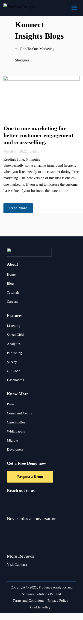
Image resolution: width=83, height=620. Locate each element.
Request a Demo (30, 477)
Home (11, 274)
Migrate (12, 440)
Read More (18, 208)
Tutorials (13, 292)
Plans (11, 404)
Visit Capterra (17, 564)
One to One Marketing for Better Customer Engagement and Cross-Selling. (38, 135)
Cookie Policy (40, 607)
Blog (10, 283)
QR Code (13, 371)
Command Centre (19, 413)
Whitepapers (16, 431)
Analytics (14, 344)
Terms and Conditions (28, 600)
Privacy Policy (57, 600)
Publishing (14, 353)
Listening (13, 325)
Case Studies (16, 422)
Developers (15, 449)
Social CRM (15, 335)
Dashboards (15, 380)
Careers (12, 301)
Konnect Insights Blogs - (39, 36)
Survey (12, 362)
